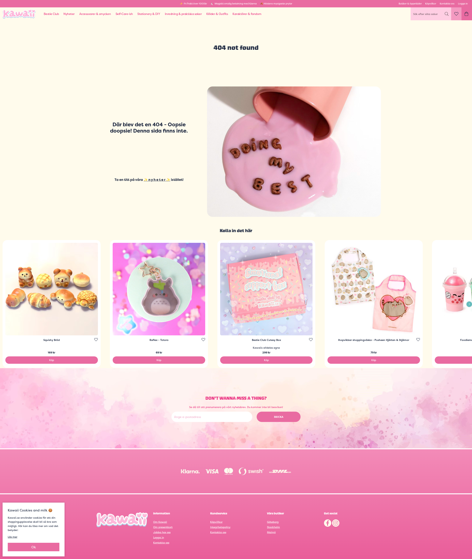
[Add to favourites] (96, 339)
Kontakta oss (447, 3)
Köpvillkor (430, 3)
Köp (51, 360)
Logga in (463, 3)
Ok (33, 547)
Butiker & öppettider (410, 3)
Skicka (278, 417)
